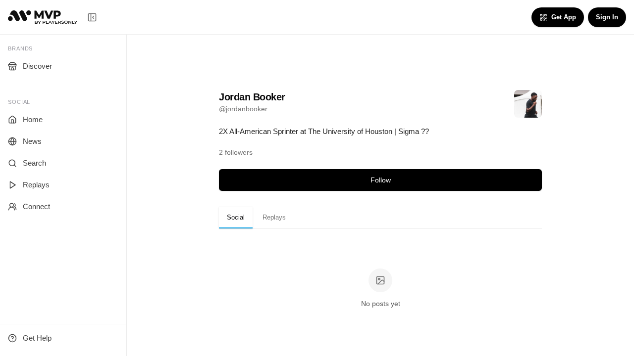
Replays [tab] (274, 217)
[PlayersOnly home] (42, 17)
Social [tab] (236, 217)
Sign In (607, 17)
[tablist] (380, 217)
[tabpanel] (380, 289)
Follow (380, 180)
